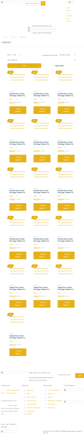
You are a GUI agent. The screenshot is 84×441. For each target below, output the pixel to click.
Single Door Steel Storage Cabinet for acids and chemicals (17, 289)
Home (5, 37)
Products (13, 37)
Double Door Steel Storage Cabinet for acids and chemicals (17, 96)
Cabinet (11, 91)
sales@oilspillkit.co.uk (9, 401)
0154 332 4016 (11, 393)
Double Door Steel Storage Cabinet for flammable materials (17, 192)
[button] (17, 110)
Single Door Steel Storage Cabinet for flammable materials (66, 289)
